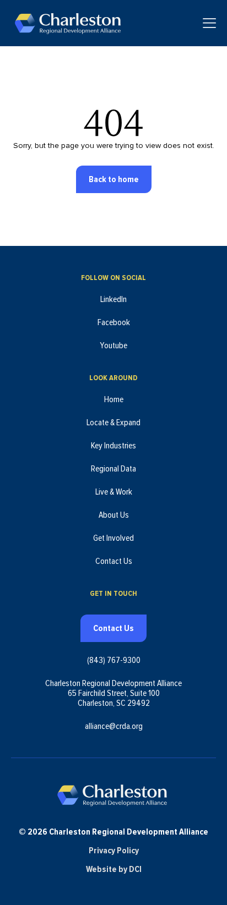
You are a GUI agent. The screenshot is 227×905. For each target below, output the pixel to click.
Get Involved (113, 538)
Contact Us (113, 561)
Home (113, 399)
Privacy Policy (114, 850)
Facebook (114, 322)
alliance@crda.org (114, 726)
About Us (114, 515)
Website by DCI (114, 869)
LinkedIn (113, 299)
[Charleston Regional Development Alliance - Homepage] (67, 23)
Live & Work (113, 491)
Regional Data (113, 468)
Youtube (113, 345)
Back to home (114, 179)
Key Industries (113, 445)
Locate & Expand (113, 422)
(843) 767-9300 (113, 660)
